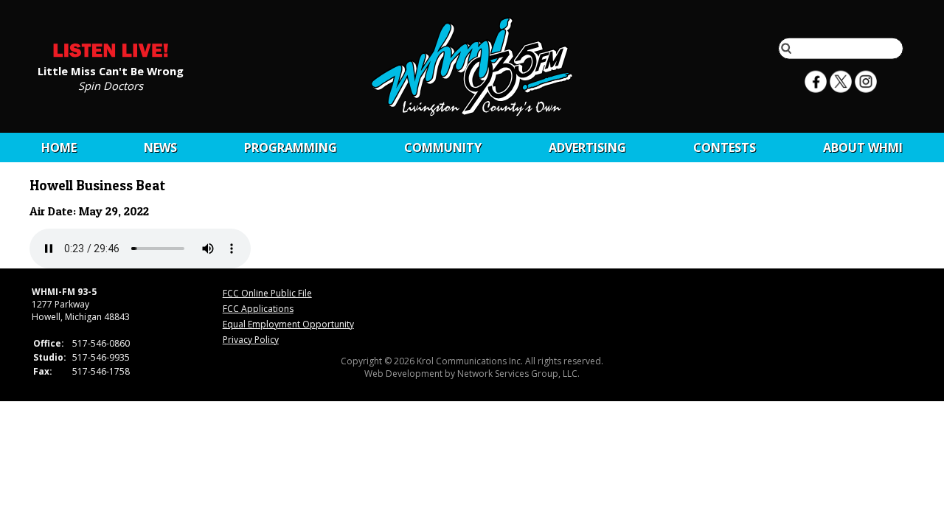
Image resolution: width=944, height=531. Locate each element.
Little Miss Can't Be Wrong (111, 70)
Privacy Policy (251, 339)
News (160, 147)
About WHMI (863, 147)
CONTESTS (724, 147)
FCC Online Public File (267, 293)
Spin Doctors (110, 84)
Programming (290, 147)
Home (59, 147)
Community (443, 147)
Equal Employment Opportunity (288, 324)
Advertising (587, 147)
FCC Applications (258, 308)
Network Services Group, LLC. (518, 373)
